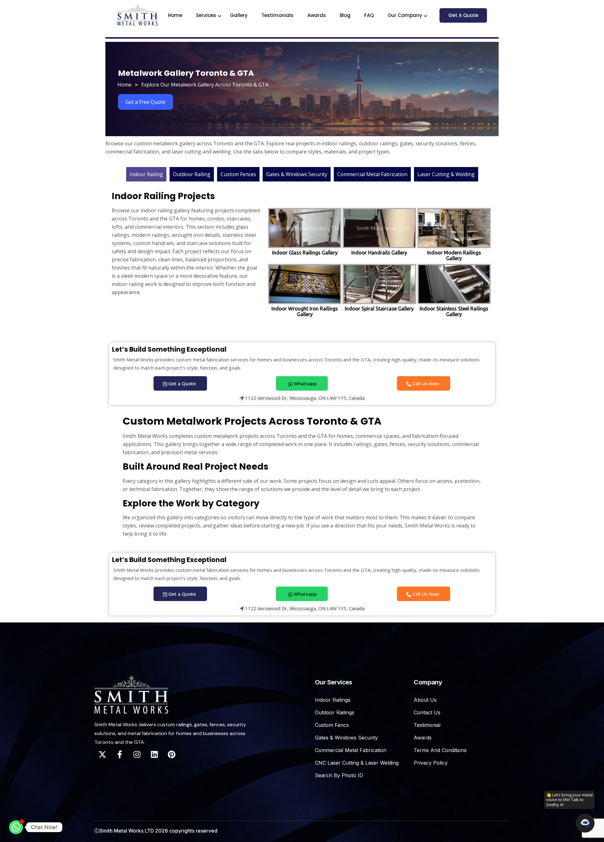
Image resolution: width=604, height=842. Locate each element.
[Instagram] (137, 754)
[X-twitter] (102, 754)
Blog (345, 15)
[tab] (146, 174)
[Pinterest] (171, 754)
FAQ (369, 15)
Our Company (405, 15)
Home (175, 15)
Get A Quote (463, 15)
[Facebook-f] (119, 754)
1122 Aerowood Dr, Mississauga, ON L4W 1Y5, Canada (304, 398)
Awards (316, 15)
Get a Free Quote (145, 101)
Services (206, 15)
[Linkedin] (154, 754)
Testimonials (277, 15)
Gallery (239, 15)
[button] (585, 823)
